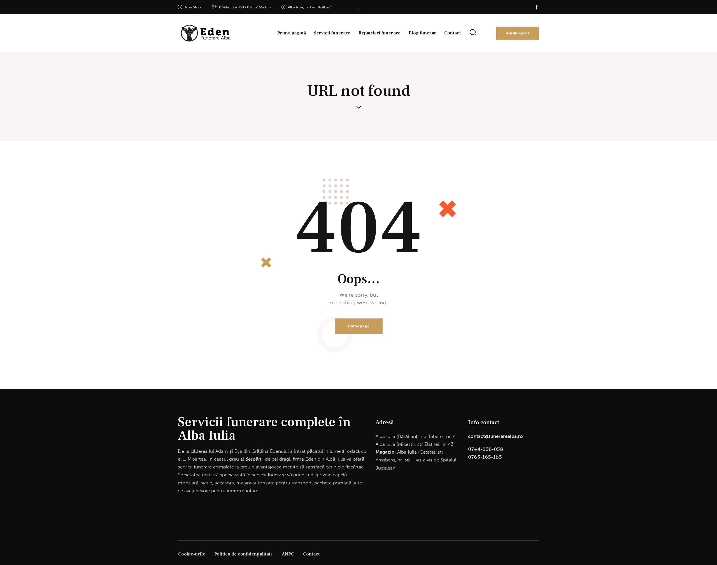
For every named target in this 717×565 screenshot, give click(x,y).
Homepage (359, 326)
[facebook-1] (536, 7)
